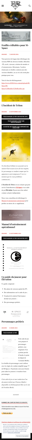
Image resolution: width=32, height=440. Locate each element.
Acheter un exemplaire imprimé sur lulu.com (16, 127)
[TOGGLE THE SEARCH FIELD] (29, 5)
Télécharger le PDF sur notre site (15, 116)
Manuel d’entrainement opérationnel (13, 201)
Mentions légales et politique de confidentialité (16, 422)
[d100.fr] (16, 8)
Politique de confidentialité (13, 432)
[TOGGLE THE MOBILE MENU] (3, 5)
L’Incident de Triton (12, 105)
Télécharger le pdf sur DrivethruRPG (16, 121)
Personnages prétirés (13, 321)
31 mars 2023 (13, 328)
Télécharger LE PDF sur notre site (15, 238)
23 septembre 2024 (15, 111)
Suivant (16, 394)
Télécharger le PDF (10, 332)
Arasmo (4, 54)
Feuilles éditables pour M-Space (15, 46)
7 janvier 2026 (13, 54)
